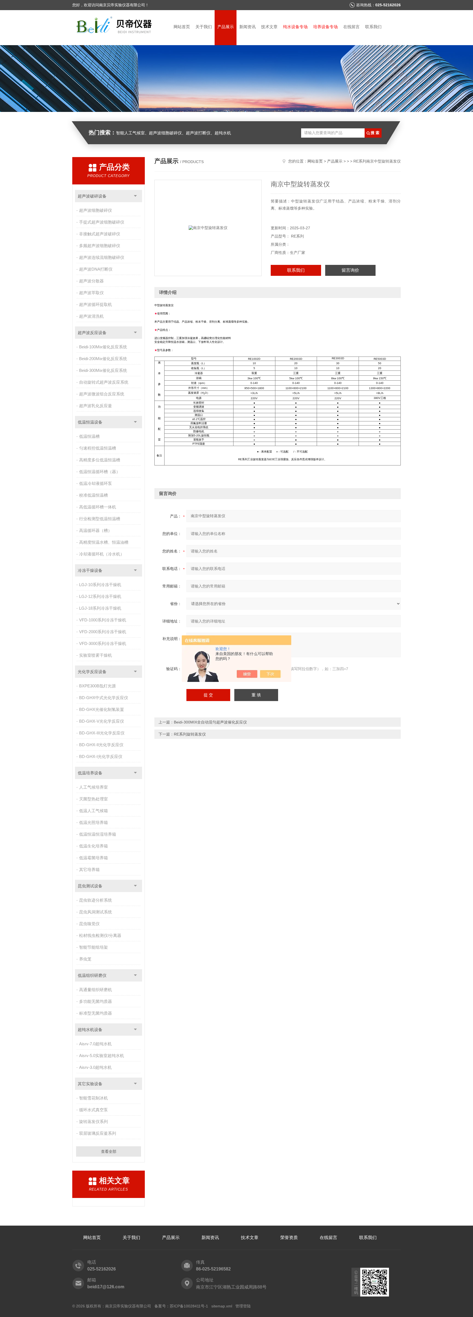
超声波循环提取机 (95, 304)
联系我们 (373, 26)
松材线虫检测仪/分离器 (100, 935)
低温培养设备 (90, 773)
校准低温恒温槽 (93, 495)
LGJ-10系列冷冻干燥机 (100, 584)
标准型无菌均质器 (95, 1013)
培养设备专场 (325, 26)
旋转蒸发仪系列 (93, 1121)
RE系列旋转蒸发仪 (190, 734)
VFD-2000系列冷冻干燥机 (102, 631)
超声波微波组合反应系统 (101, 394)
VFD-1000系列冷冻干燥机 (102, 620)
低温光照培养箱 (93, 822)
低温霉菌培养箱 (93, 857)
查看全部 (108, 1151)
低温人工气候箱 (93, 810)
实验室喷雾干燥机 (95, 655)
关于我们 (203, 26)
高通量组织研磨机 (95, 989)
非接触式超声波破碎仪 (99, 233)
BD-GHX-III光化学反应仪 (102, 733)
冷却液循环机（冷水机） (101, 554)
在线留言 (351, 26)
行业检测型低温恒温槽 (99, 518)
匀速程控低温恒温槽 (97, 448)
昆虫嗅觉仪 (89, 923)
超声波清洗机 (91, 316)
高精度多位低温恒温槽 (99, 460)
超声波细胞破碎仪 (95, 210)
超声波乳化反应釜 (95, 405)
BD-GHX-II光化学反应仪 (101, 744)
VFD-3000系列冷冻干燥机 (102, 643)
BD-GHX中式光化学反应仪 (103, 697)
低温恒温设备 (90, 422)
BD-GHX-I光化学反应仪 (100, 756)
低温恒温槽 (89, 436)
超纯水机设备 (90, 1029)
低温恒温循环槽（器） (99, 471)
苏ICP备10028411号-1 (189, 1306)
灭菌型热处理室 (93, 799)
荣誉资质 (289, 1237)
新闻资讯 (247, 26)
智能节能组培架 (93, 947)
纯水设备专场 (295, 26)
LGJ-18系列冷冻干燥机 (100, 608)
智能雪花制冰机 (93, 1098)
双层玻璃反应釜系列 (97, 1133)
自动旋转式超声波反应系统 (103, 382)
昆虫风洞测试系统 (95, 912)
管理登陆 (243, 1306)
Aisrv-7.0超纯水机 (95, 1043)
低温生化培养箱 (93, 846)
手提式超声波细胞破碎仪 (101, 222)
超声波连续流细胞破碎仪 (101, 257)
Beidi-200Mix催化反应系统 (103, 358)
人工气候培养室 (93, 787)
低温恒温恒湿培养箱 (97, 834)
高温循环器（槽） (95, 530)
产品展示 (225, 26)
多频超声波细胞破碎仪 (99, 245)
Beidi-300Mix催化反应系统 (103, 370)
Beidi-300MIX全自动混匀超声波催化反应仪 (210, 722)
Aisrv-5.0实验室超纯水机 (101, 1055)
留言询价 (350, 270)
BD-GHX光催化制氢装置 (101, 709)
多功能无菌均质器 (95, 1001)
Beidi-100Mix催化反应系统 (103, 347)
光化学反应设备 (92, 671)
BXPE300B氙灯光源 (97, 686)
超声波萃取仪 (91, 292)
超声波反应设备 (92, 332)
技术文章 (269, 26)
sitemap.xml (221, 1306)
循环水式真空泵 (93, 1109)
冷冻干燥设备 (90, 570)
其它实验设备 (90, 1083)
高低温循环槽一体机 (97, 507)
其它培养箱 (89, 869)
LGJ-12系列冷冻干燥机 (100, 596)
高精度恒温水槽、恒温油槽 (103, 542)
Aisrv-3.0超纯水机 (95, 1067)
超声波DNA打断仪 (96, 269)
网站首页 (182, 26)
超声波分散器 (91, 281)
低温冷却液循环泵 (95, 483)
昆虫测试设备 (90, 886)
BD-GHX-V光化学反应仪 (101, 721)
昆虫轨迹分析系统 (95, 900)
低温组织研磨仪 (92, 975)
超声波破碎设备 (92, 196)
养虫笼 (85, 959)
